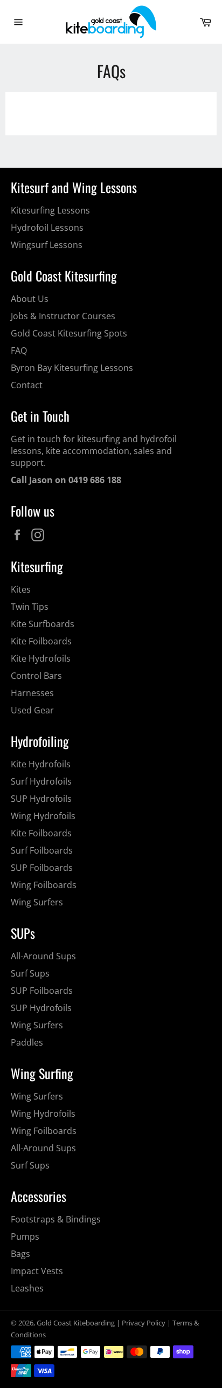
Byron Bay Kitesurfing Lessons (72, 368)
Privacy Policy (143, 1323)
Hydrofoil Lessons (47, 227)
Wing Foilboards (44, 885)
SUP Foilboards (42, 868)
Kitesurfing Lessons (50, 210)
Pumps (25, 1236)
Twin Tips (29, 607)
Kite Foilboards (41, 641)
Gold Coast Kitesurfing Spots (69, 333)
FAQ (19, 350)
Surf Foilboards (42, 850)
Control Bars (36, 676)
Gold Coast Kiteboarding (76, 1323)
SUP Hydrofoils (41, 799)
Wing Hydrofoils (43, 816)
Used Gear (32, 710)
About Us (29, 299)
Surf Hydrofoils (41, 781)
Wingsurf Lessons (46, 245)
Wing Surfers (37, 902)
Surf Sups (30, 973)
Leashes (27, 1288)
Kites (21, 589)
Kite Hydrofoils (41, 658)
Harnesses (32, 693)
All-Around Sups (43, 956)
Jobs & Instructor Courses (63, 316)
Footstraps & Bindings (56, 1219)
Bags (20, 1254)
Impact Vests (37, 1271)
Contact (27, 385)
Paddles (27, 1042)
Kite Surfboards (42, 624)
